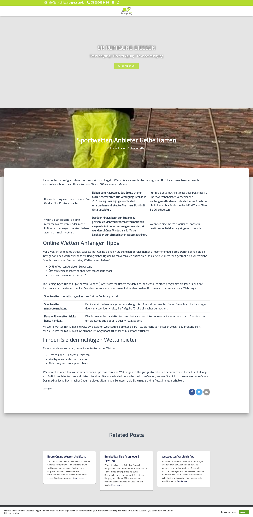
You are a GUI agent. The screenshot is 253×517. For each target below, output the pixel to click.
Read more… (79, 478)
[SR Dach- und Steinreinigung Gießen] (126, 11)
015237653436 (99, 2)
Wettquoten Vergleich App (178, 456)
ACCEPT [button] (244, 512)
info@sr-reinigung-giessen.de (65, 2)
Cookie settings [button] (228, 512)
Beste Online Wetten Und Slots (66, 456)
